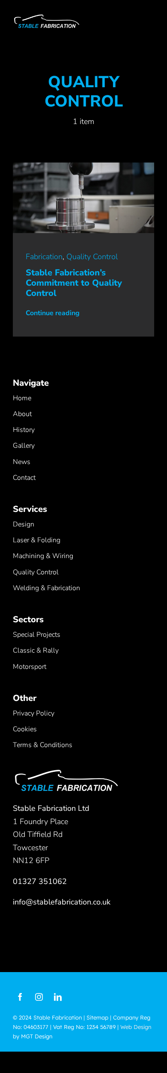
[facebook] (20, 997)
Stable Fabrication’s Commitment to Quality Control (74, 283)
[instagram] (39, 997)
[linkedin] (58, 997)
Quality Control (92, 256)
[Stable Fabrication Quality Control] (83, 166)
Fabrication (44, 256)
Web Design (135, 1026)
